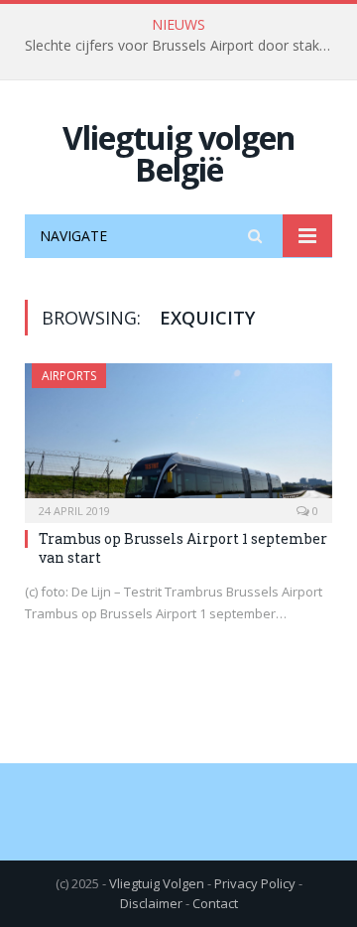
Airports (69, 375)
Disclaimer (151, 903)
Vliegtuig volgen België (178, 153)
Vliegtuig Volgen (156, 883)
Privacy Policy (255, 883)
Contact (215, 903)
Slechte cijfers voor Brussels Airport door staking (181, 46)
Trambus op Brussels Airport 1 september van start (183, 547)
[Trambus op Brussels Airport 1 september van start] (178, 436)
